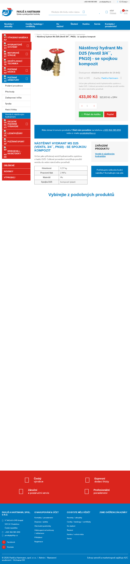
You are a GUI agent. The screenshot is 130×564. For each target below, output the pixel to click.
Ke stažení (59, 25)
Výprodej (9, 177)
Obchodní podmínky (42, 526)
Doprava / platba (41, 522)
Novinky (8, 171)
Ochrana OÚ (19, 560)
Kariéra (86, 24)
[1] (84, 12)
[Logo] (21, 12)
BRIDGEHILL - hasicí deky (14, 152)
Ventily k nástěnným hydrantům (14, 115)
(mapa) (20, 520)
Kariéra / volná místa (75, 534)
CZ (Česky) (123, 2)
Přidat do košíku (92, 114)
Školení (74, 24)
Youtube (10, 547)
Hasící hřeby (11, 109)
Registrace (38, 542)
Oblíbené (9, 165)
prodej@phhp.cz (105, 2)
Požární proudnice (14, 86)
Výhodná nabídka (17, 38)
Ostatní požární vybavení (12, 124)
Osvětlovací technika (14, 62)
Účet (112, 11)
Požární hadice (12, 70)
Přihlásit (113, 13)
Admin (42, 558)
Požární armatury (13, 79)
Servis (97, 24)
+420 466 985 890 (90, 2)
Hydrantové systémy (14, 46)
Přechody (9, 92)
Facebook (11, 542)
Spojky (8, 104)
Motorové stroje (13, 54)
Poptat (110, 114)
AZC (126, 558)
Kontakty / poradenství (111, 25)
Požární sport (15, 142)
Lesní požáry (15, 133)
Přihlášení (38, 537)
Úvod (38, 34)
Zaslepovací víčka (13, 98)
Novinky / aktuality (8, 25)
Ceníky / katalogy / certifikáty (34, 25)
